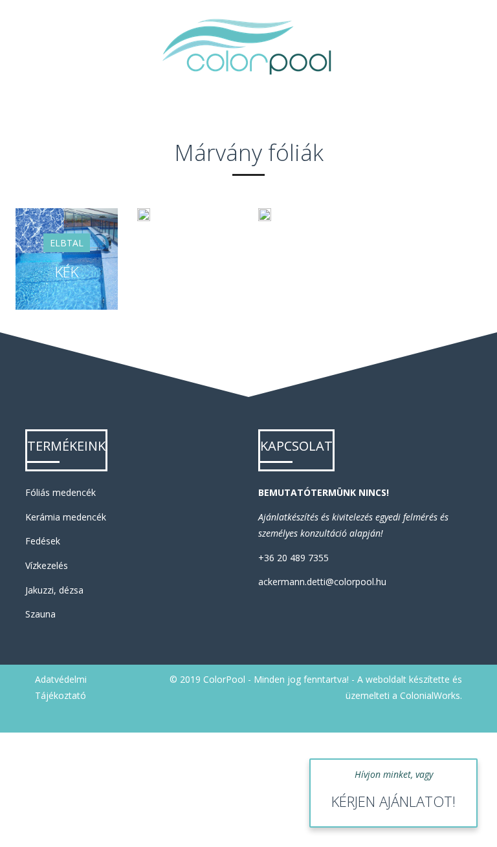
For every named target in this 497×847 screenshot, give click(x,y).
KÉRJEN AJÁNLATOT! (393, 801)
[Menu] (471, 46)
